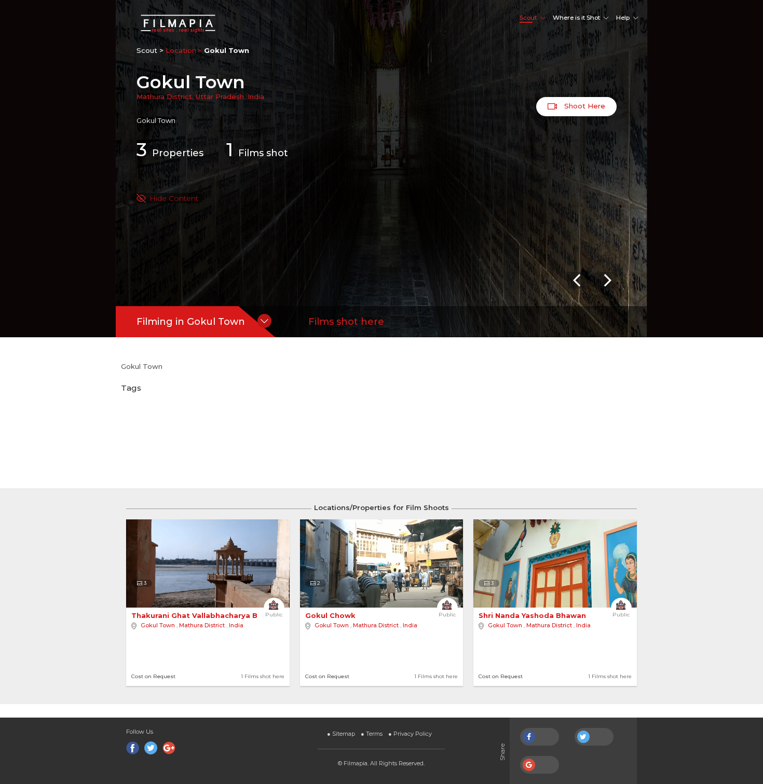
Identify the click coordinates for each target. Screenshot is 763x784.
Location (181, 50)
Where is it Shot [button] (576, 17)
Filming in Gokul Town (191, 321)
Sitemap (341, 733)
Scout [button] (528, 17)
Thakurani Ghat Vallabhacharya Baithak (207, 615)
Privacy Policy (410, 733)
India (256, 96)
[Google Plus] (168, 747)
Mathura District (164, 96)
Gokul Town (158, 625)
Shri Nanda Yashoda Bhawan (533, 615)
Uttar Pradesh (220, 96)
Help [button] (623, 17)
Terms (372, 733)
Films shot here (346, 321)
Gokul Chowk (331, 615)
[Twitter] (150, 747)
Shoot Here (583, 106)
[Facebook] (132, 747)
